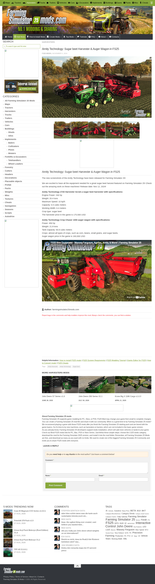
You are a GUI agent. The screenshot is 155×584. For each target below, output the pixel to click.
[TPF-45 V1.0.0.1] (7, 552)
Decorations (11, 178)
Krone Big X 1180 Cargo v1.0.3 (128, 396)
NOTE (126, 533)
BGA (139, 511)
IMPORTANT (131, 523)
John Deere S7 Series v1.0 (53, 396)
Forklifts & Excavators (15, 157)
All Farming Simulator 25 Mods (20, 101)
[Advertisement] (97, 338)
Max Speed (139, 530)
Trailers (8, 118)
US (139, 536)
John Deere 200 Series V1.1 (90, 396)
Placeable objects (13, 181)
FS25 (109, 523)
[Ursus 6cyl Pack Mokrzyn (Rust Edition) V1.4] (7, 533)
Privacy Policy (8, 577)
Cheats (8, 202)
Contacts (41, 577)
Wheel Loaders (15, 164)
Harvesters (48, 42)
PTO (128, 536)
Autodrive (9, 216)
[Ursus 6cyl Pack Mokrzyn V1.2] (7, 542)
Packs (8, 188)
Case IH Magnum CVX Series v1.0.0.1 (30, 511)
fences (138, 520)
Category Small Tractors (142, 513)
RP (132, 536)
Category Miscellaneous (113, 514)
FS (149, 520)
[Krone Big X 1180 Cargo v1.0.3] (133, 384)
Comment (49, 460)
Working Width (116, 539)
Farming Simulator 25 (120, 519)
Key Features (138, 527)
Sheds (11, 132)
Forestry (9, 167)
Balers (11, 143)
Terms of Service (21, 577)
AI (106, 511)
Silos (10, 136)
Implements (10, 139)
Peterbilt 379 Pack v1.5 (23, 521)
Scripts (8, 213)
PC (130, 533)
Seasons (9, 209)
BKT (144, 510)
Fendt (144, 519)
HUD (122, 523)
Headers (9, 174)
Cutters (8, 171)
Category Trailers (111, 517)
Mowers (12, 153)
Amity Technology (65, 366)
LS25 (108, 530)
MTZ (146, 530)
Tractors (9, 108)
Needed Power (110, 533)
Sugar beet (76, 366)
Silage (135, 536)
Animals (110, 511)
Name (48, 475)
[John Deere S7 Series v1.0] (60, 384)
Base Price (125, 511)
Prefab (8, 185)
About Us (32, 577)
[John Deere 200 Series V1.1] (97, 384)
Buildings (9, 129)
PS (125, 536)
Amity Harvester (53, 366)
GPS (116, 523)
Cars (7, 125)
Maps (7, 104)
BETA (133, 510)
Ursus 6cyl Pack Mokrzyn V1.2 (27, 540)
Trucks (8, 115)
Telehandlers (14, 160)
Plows (11, 150)
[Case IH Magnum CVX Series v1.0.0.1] (7, 514)
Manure (113, 530)
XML (125, 539)
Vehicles (9, 122)
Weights (9, 192)
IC (126, 523)
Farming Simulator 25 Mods (13, 579)
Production (119, 536)
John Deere (125, 526)
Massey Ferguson (126, 529)
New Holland (119, 533)
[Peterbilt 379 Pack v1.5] (7, 523)
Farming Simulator (137, 516)
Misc (7, 195)
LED (144, 527)
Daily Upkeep (122, 517)
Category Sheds (128, 514)
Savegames (10, 206)
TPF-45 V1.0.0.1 (20, 549)
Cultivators (13, 146)
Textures (9, 199)
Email (101, 475)
